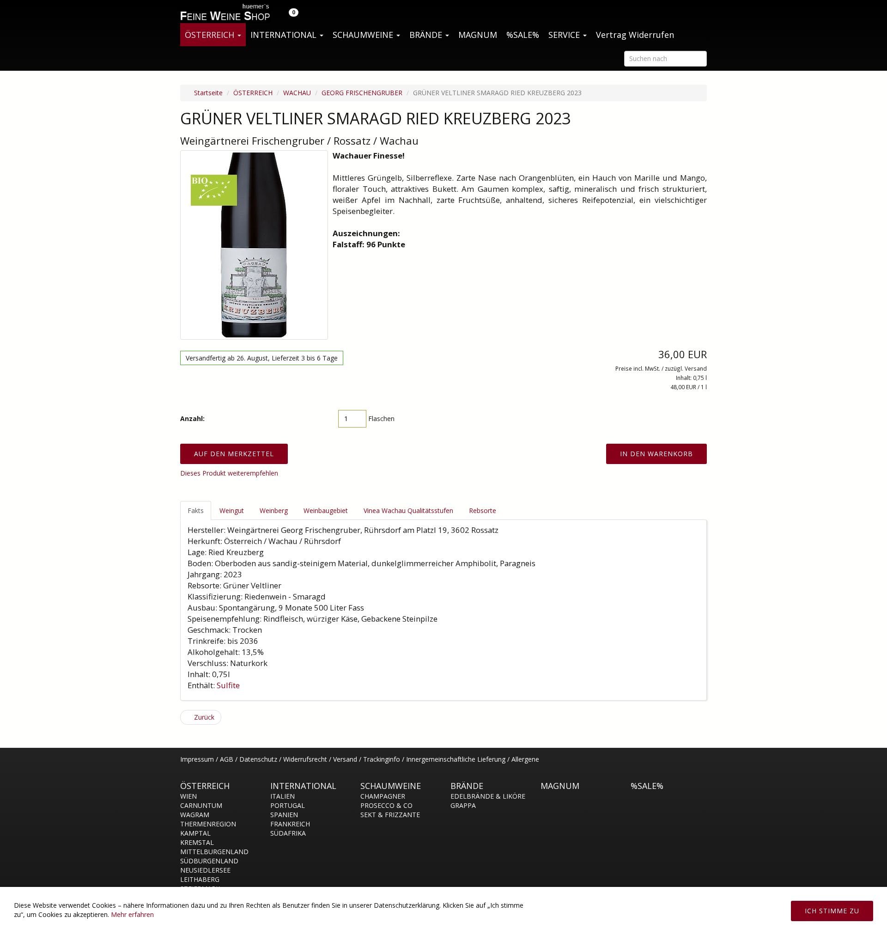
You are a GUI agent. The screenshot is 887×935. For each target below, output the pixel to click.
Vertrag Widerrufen (635, 34)
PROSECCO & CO (386, 805)
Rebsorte (482, 510)
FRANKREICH (290, 823)
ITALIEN (282, 796)
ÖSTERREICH (211, 34)
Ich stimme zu (832, 910)
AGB (226, 759)
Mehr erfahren (132, 914)
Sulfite (229, 685)
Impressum (197, 759)
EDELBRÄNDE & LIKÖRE (487, 796)
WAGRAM (194, 814)
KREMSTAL (197, 842)
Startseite (207, 92)
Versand (345, 759)
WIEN (188, 796)
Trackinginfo (381, 759)
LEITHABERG (199, 879)
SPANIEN (284, 814)
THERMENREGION (208, 823)
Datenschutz (258, 759)
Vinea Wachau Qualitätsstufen (408, 510)
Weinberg (274, 510)
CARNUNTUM (201, 805)
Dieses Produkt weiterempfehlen (229, 473)
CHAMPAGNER (382, 796)
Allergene (525, 759)
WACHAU (297, 92)
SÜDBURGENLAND (209, 860)
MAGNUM (477, 34)
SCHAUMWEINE (364, 34)
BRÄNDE (426, 34)
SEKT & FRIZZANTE (390, 814)
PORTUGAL (287, 805)
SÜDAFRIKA (288, 833)
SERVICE (565, 34)
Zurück (203, 717)
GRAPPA (463, 805)
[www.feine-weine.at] (224, 11)
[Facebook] (702, 764)
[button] (288, 11)
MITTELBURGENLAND (214, 851)
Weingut (231, 510)
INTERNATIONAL (284, 34)
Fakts (196, 510)
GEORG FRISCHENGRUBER (362, 92)
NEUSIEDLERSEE (205, 870)
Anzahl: (192, 418)
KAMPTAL (195, 833)
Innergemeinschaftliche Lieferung (455, 759)
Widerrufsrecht (305, 759)
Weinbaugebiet (326, 510)
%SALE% (522, 34)
